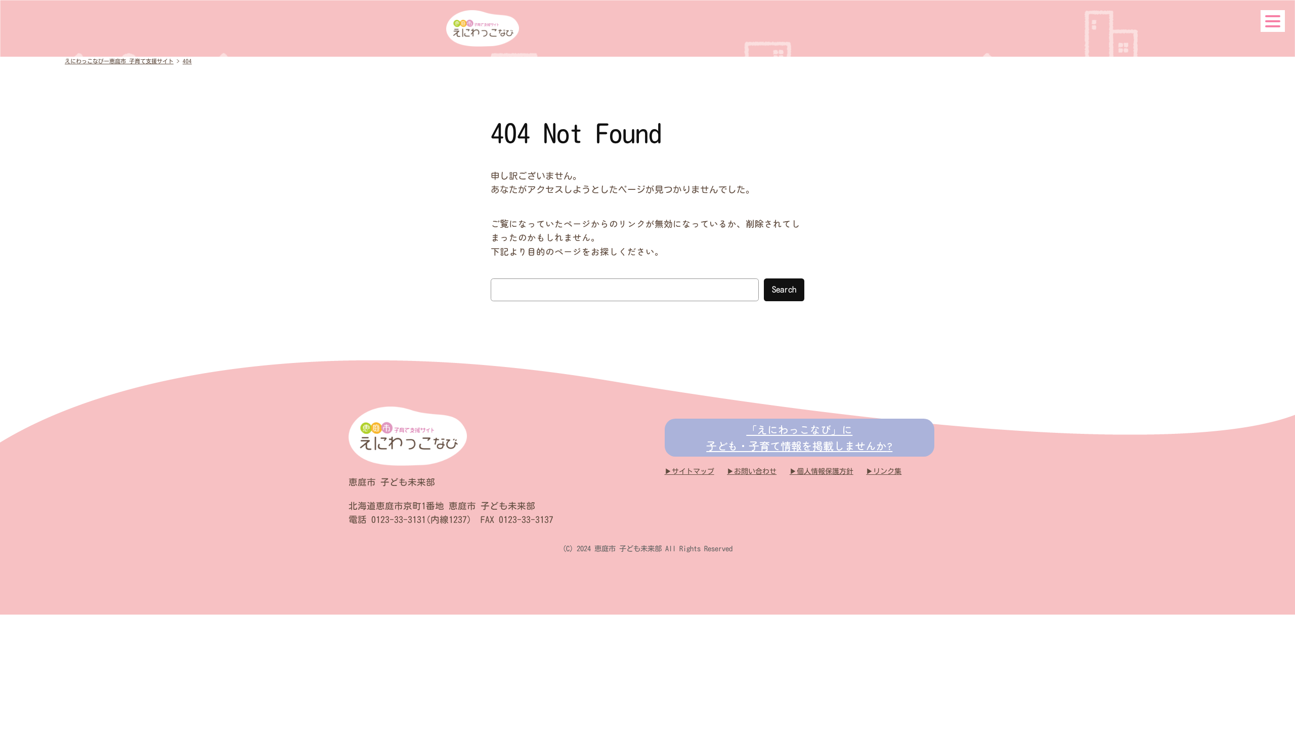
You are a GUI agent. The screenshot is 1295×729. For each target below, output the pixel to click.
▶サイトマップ (689, 471)
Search (784, 289)
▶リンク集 (883, 471)
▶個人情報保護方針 (821, 471)
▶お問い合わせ (751, 471)
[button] (1273, 21)
